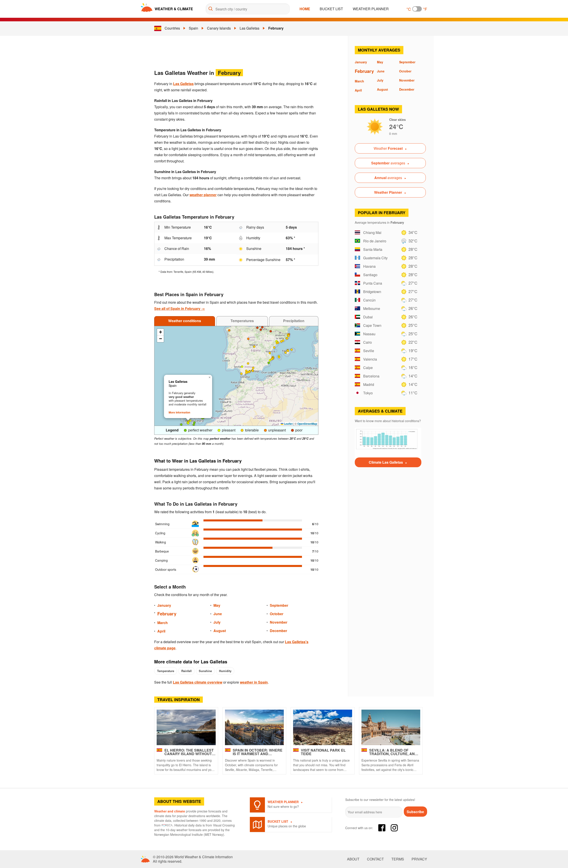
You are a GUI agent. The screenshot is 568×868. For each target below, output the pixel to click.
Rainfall (186, 671)
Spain (193, 28)
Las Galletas (249, 28)
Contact (375, 859)
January (164, 605)
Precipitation (293, 320)
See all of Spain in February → (179, 308)
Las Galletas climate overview (197, 682)
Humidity (225, 671)
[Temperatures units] (417, 9)
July (217, 622)
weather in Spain (254, 682)
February (276, 28)
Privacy (419, 859)
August (219, 630)
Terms (397, 859)
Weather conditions (184, 320)
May (216, 605)
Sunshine (205, 671)
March (162, 622)
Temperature (165, 671)
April (161, 631)
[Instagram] (394, 827)
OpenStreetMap (307, 424)
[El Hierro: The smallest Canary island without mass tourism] (186, 727)
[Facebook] (381, 827)
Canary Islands (219, 28)
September (279, 605)
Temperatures (242, 320)
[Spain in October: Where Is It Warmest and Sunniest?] (254, 727)
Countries (172, 28)
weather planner (203, 194)
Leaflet (288, 424)
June (217, 613)
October (276, 613)
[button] (288, 351)
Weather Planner (371, 8)
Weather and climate (169, 811)
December (278, 630)
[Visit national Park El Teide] (322, 727)
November (278, 622)
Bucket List (331, 8)
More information (179, 412)
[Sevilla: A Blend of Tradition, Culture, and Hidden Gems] (390, 727)
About (353, 859)
